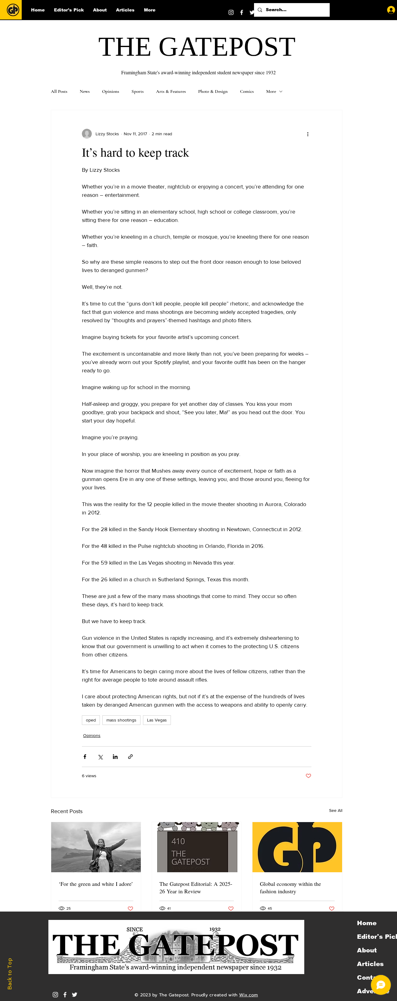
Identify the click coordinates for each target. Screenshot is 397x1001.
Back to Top (10, 974)
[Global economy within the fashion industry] (297, 847)
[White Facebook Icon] (65, 994)
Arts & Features (171, 91)
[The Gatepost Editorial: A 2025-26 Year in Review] (197, 847)
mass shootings (121, 719)
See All (335, 810)
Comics (247, 91)
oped (91, 719)
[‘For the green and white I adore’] (96, 847)
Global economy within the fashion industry (290, 887)
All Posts (59, 91)
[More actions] (307, 133)
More (271, 91)
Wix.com (248, 995)
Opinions (110, 91)
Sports (138, 91)
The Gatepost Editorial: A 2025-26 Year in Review (195, 887)
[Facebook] (241, 12)
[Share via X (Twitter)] (100, 757)
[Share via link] (130, 757)
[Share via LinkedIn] (115, 757)
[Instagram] (231, 12)
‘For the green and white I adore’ (96, 883)
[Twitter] (252, 12)
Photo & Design (213, 91)
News (85, 91)
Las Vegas (157, 719)
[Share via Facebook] (85, 757)
